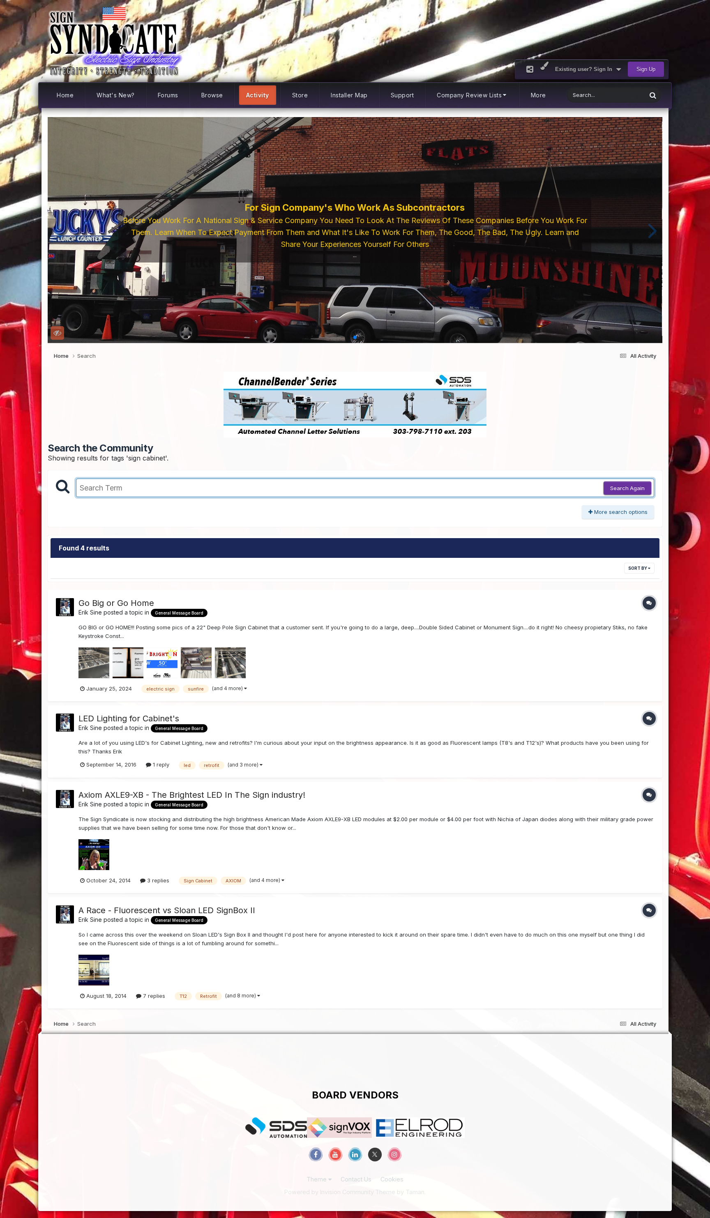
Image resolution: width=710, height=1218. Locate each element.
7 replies (153, 995)
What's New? (116, 95)
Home (65, 95)
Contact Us (356, 1179)
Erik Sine (90, 612)
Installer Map (349, 95)
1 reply (160, 764)
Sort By (638, 568)
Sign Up (645, 69)
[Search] (653, 95)
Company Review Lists (469, 95)
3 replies (157, 880)
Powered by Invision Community (329, 1191)
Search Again (627, 488)
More (538, 95)
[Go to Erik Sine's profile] (65, 607)
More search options (620, 512)
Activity (257, 95)
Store (300, 95)
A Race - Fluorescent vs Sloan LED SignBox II (166, 910)
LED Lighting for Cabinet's (128, 718)
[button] (57, 230)
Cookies (391, 1179)
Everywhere (620, 95)
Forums (168, 95)
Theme (317, 1179)
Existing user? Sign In (585, 69)
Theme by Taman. (400, 1191)
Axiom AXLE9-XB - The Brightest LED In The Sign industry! (191, 795)
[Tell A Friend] (530, 69)
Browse (212, 95)
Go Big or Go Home (116, 603)
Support (402, 95)
